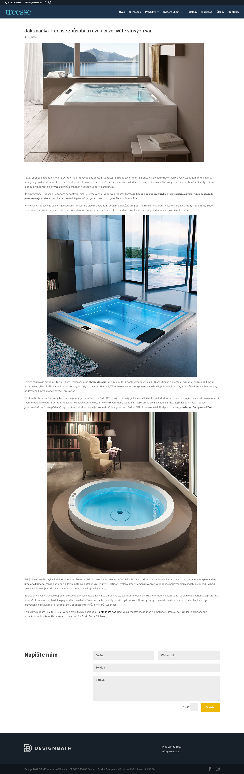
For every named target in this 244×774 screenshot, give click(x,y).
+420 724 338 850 (171, 746)
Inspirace (206, 12)
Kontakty (233, 12)
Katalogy (192, 12)
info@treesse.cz (171, 751)
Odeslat (210, 707)
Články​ (220, 12)
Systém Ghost (171, 12)
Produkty (150, 12)
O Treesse (135, 12)
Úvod (122, 12)
